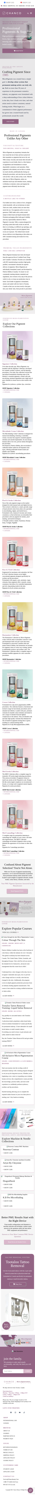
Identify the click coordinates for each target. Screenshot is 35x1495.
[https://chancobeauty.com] (17, 1382)
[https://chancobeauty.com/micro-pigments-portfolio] (17, 907)
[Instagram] (15, 1412)
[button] (31, 13)
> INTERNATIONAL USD (10, 390)
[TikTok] (24, 1412)
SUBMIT (27, 1371)
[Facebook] (11, 1412)
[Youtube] (20, 1412)
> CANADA (6, 392)
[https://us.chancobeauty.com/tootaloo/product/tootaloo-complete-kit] (17, 1310)
